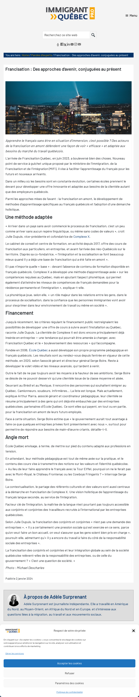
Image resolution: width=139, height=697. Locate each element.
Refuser (69, 673)
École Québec (38, 350)
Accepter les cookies (69, 663)
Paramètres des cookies (69, 683)
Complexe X (81, 236)
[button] (133, 631)
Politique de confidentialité (69, 692)
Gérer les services (14, 653)
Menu (133, 15)
